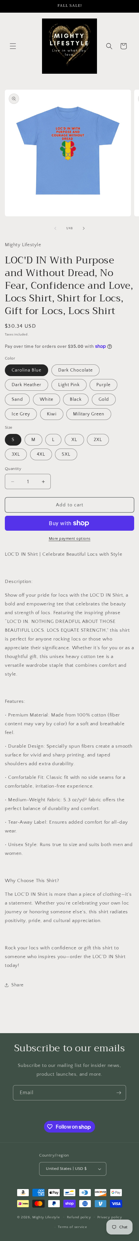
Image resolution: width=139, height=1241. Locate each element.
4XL (41, 454)
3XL (16, 454)
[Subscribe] (119, 1092)
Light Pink (69, 384)
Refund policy (79, 1217)
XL (74, 439)
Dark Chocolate (75, 370)
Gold (104, 399)
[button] (13, 46)
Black (76, 399)
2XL (98, 439)
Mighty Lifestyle (46, 1217)
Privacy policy (109, 1217)
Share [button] (17, 985)
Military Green (88, 414)
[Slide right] (84, 228)
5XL (66, 454)
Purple (103, 384)
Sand (17, 399)
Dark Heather (26, 384)
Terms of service (72, 1227)
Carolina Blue (26, 370)
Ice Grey (21, 414)
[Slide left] (55, 228)
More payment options (70, 539)
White (46, 399)
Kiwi (52, 414)
